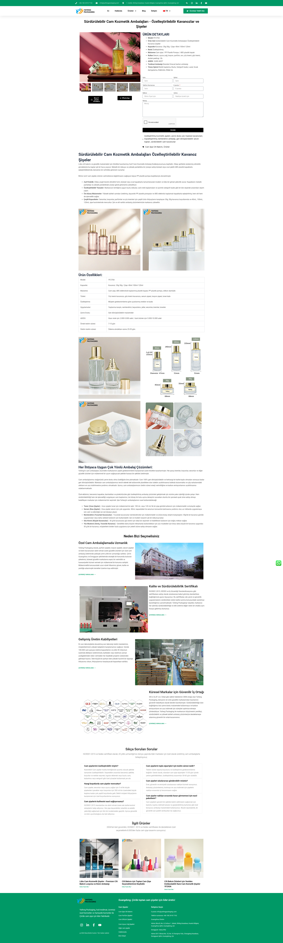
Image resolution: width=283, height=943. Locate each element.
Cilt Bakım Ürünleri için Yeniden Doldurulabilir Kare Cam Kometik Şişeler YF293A (182, 884)
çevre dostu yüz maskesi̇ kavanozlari (186, 136)
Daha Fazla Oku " (84, 887)
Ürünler (131, 11)
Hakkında (118, 11)
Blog (144, 11)
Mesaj (145, 101)
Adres (176, 93)
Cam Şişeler (123, 907)
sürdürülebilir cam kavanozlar (163, 142)
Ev (108, 11)
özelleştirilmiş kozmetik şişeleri (157, 136)
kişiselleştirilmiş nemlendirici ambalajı (159, 139)
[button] (186, 3)
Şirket (175, 77)
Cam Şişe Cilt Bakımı (154, 147)
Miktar (145, 93)
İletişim (154, 11)
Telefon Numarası (149, 85)
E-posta (176, 85)
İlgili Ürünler (141, 823)
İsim (144, 77)
